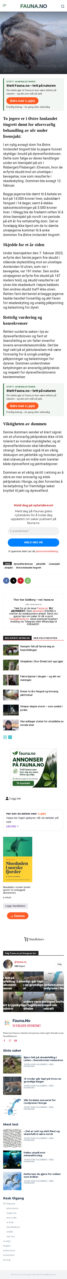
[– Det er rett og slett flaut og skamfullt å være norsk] (12, 1138)
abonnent (38, 610)
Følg (59, 964)
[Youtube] (15, 1040)
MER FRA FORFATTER (45, 638)
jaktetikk (40, 564)
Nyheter (21, 59)
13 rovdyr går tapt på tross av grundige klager (42, 1080)
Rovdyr (32, 59)
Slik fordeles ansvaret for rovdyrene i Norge (40, 1101)
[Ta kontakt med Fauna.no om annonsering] (23, 782)
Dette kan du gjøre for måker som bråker (42, 1175)
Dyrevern (9, 59)
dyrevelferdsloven (23, 564)
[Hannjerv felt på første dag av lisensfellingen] (11, 650)
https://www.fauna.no (34, 604)
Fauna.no (42, 608)
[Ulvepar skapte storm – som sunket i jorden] (11, 710)
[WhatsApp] (28, 581)
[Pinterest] (20, 581)
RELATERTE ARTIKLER (17, 638)
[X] (13, 581)
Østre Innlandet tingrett (28, 567)
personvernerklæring (47, 551)
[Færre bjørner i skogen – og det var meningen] (11, 680)
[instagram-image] (13, 982)
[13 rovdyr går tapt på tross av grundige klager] (12, 1086)
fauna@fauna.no (19, 618)
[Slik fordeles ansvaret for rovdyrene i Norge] (12, 1107)
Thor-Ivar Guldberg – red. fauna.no (33, 599)
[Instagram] (10, 1040)
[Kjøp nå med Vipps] (18, 916)
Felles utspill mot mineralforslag (34, 1154)
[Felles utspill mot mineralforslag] (12, 1159)
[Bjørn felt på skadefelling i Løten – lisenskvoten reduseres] (12, 1064)
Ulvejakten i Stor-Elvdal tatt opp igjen (41, 661)
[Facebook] (6, 581)
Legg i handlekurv (15, 906)
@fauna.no (20, 962)
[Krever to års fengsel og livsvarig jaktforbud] (11, 695)
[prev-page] (5, 737)
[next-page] (10, 737)
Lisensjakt (54, 564)
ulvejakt (9, 567)
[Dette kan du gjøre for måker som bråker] (12, 1181)
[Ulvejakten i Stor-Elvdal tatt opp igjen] (11, 665)
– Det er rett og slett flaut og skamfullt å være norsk (42, 1132)
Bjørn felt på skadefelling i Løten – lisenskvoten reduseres (43, 1059)
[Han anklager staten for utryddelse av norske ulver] (11, 725)
